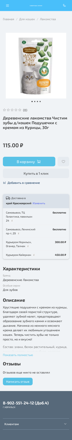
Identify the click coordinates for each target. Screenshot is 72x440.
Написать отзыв (17, 381)
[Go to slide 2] (34, 101)
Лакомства (48, 19)
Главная (8, 19)
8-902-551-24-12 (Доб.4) (26, 402)
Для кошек (27, 19)
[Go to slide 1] (32, 101)
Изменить (39, 203)
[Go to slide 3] (37, 101)
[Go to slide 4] (40, 101)
